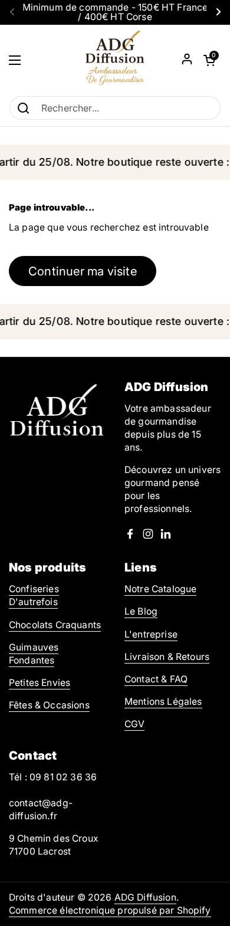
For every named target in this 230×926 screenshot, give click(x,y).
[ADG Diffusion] (115, 60)
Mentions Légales (163, 701)
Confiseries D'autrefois (34, 595)
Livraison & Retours (166, 656)
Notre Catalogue (160, 589)
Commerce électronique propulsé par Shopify (110, 910)
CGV (134, 724)
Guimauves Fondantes (33, 654)
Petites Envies (39, 682)
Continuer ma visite (82, 271)
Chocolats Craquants (55, 625)
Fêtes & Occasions (49, 705)
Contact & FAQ (156, 679)
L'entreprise (151, 634)
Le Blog (140, 611)
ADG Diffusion (145, 897)
